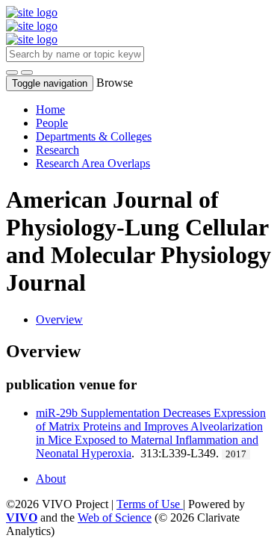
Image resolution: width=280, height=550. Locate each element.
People (52, 123)
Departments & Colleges (94, 136)
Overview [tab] (59, 319)
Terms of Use (149, 504)
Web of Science (115, 517)
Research (57, 149)
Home (50, 109)
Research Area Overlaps (93, 163)
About (51, 478)
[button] (12, 72)
